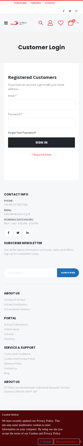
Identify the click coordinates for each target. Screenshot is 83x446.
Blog (6, 373)
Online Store (11, 329)
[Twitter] (70, 11)
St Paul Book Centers (17, 309)
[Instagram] (76, 11)
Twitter (18, 233)
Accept (46, 441)
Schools (9, 334)
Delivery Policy (13, 363)
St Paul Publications (16, 324)
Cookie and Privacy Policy (19, 358)
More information (66, 441)
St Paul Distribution (15, 304)
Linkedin (27, 233)
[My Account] (50, 23)
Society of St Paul (14, 299)
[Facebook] (63, 11)
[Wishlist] (60, 23)
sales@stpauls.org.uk (17, 214)
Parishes (9, 339)
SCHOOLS (50, 3)
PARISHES (36, 3)
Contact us (10, 368)
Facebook (8, 233)
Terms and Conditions (17, 354)
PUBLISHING (20, 3)
